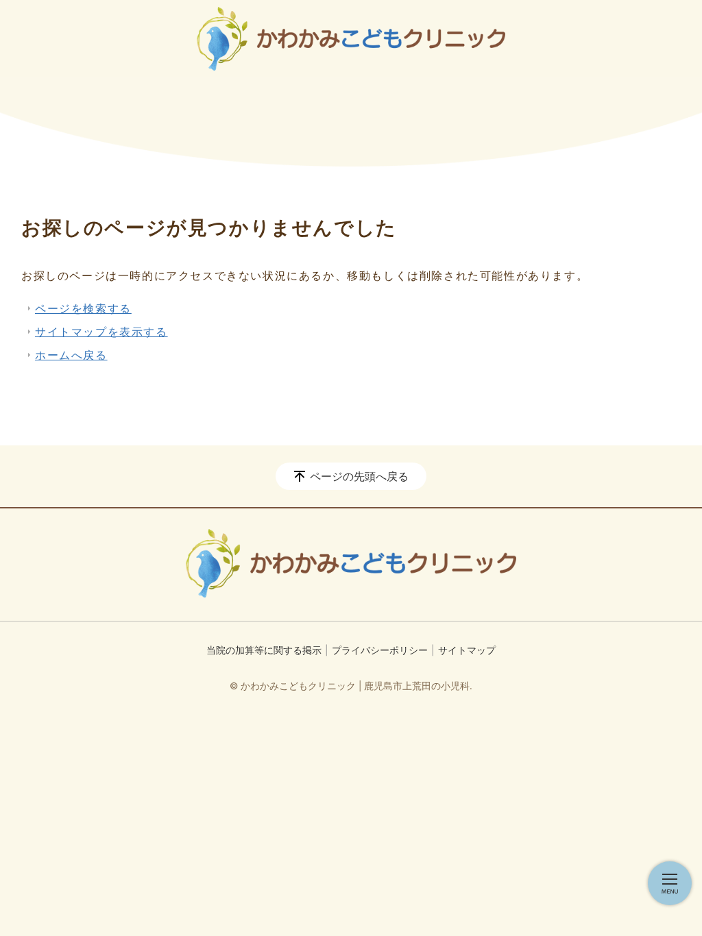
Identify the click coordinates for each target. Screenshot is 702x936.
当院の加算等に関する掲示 (264, 650)
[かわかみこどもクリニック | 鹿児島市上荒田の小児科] (351, 39)
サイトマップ (467, 650)
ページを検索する (83, 308)
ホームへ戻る (71, 355)
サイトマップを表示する (101, 331)
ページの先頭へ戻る (359, 476)
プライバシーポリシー (380, 650)
